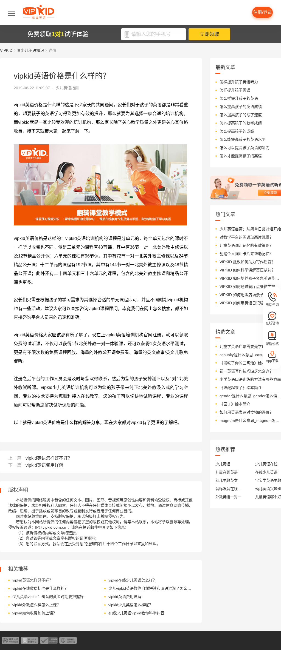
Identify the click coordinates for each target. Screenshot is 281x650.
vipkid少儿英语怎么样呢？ (130, 605)
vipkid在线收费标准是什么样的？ (40, 588)
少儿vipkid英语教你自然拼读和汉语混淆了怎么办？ (150, 588)
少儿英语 (222, 464)
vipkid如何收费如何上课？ (34, 613)
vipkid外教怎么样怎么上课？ (36, 605)
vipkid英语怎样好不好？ (49, 458)
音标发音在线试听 (228, 488)
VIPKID (6, 50)
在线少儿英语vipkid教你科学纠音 (136, 613)
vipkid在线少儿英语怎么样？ (132, 580)
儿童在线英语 (226, 472)
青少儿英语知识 (30, 50)
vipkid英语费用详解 (44, 465)
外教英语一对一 (228, 497)
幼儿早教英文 (226, 480)
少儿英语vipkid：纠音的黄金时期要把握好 (48, 596)
